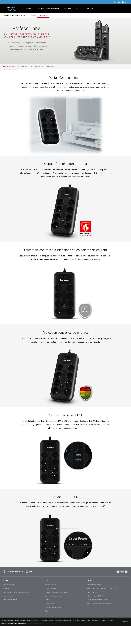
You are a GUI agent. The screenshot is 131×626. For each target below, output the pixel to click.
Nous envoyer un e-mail (10, 600)
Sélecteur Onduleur (51, 584)
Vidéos (47, 600)
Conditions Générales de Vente (97, 600)
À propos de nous (8, 584)
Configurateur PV (50, 588)
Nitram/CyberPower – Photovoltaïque (99, 603)
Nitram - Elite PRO (92, 592)
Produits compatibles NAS (53, 607)
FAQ (46, 611)
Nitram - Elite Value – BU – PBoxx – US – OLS (101, 588)
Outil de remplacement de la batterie (57, 592)
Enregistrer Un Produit (94, 584)
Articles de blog (50, 603)
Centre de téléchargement (53, 596)
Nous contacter (8, 596)
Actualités (6, 588)
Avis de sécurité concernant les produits (16, 592)
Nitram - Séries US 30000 (95, 596)
